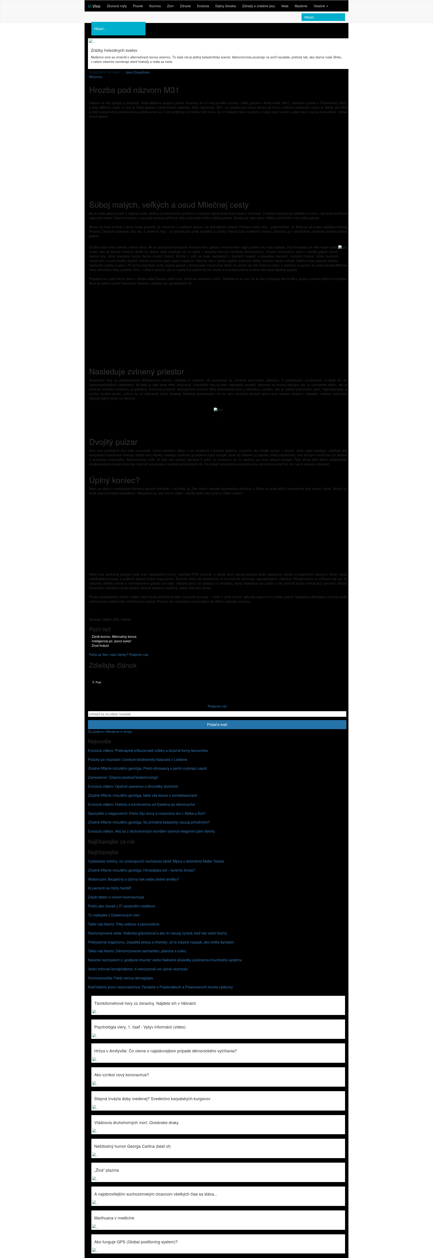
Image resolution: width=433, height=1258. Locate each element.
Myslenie (301, 6)
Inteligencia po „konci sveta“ (112, 641)
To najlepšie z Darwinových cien (114, 915)
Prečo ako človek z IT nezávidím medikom (121, 906)
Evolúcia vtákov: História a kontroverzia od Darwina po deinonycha (141, 804)
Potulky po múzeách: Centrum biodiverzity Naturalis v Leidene (137, 759)
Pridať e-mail (217, 724)
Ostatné (320, 6)
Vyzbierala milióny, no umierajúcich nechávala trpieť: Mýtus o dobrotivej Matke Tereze (156, 861)
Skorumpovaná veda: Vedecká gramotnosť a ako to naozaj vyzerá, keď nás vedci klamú (157, 933)
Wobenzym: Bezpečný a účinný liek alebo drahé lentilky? (133, 879)
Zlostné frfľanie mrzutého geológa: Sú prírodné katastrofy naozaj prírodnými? (149, 822)
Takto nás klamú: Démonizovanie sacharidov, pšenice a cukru (137, 950)
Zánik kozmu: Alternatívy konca (114, 636)
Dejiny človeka (225, 6)
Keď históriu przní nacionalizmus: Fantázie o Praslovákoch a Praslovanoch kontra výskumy (160, 986)
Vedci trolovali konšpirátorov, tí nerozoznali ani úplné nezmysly (138, 968)
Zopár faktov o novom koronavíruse (116, 897)
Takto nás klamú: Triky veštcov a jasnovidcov (123, 924)
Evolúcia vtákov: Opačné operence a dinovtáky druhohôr (133, 786)
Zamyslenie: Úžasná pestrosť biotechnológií (123, 777)
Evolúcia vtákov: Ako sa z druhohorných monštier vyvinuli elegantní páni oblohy (151, 831)
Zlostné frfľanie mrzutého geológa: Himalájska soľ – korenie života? (141, 870)
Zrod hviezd (100, 645)
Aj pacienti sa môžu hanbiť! (109, 888)
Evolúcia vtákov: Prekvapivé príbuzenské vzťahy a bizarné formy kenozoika (148, 750)
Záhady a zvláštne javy (258, 6)
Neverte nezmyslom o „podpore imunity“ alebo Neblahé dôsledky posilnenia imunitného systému (165, 959)
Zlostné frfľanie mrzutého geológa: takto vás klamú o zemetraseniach (142, 795)
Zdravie (185, 6)
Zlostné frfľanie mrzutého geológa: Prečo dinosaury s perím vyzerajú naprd (147, 768)
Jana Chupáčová (137, 72)
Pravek (138, 6)
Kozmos (155, 6)
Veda (284, 6)
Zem (170, 6)
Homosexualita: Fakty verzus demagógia (120, 977)
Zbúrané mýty (117, 6)
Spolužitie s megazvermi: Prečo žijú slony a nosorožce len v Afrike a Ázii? (147, 813)
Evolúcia (203, 6)
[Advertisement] (218, 154)
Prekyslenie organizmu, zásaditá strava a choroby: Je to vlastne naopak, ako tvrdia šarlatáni (161, 942)
